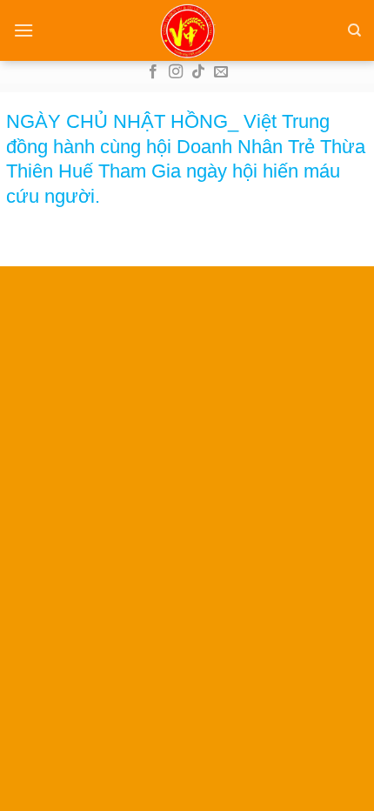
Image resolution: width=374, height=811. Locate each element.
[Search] (354, 30)
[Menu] (23, 30)
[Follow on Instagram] (176, 72)
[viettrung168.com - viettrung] (187, 30)
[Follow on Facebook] (153, 72)
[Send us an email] (221, 72)
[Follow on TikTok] (198, 72)
